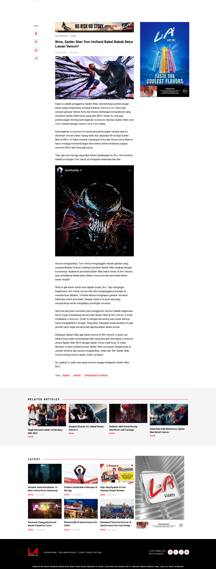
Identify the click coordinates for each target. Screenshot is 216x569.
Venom (66, 375)
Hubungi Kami (50, 553)
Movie (73, 36)
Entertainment (61, 36)
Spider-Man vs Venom (95, 375)
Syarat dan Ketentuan (90, 553)
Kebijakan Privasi (67, 553)
